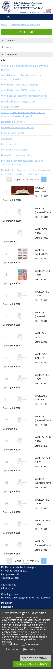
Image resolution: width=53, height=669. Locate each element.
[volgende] (43, 179)
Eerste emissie (9, 144)
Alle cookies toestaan (32, 663)
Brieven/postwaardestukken (16, 155)
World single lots (10, 106)
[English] (48, 10)
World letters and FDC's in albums (19, 84)
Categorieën (11, 54)
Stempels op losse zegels (15, 149)
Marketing (29, 649)
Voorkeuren (32, 644)
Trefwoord (10, 40)
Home (4, 24)
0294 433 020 (8, 584)
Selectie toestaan (35, 658)
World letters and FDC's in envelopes (21, 90)
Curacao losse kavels (12, 133)
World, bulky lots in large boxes (18, 101)
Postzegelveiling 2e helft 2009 (25, 24)
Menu (10, 17)
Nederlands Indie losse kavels (17, 127)
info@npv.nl (7, 588)
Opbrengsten (26, 32)
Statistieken (12, 649)
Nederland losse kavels (14, 121)
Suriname (6, 138)
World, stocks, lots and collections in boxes (24, 95)
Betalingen (7, 606)
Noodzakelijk (13, 644)
